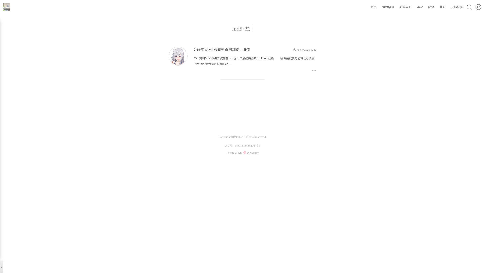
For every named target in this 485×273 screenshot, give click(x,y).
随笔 (431, 7)
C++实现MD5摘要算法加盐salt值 (222, 49)
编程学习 (388, 7)
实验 (420, 7)
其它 (443, 7)
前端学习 (405, 7)
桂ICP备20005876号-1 (247, 145)
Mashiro (254, 152)
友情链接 (457, 7)
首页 (374, 7)
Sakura (238, 152)
